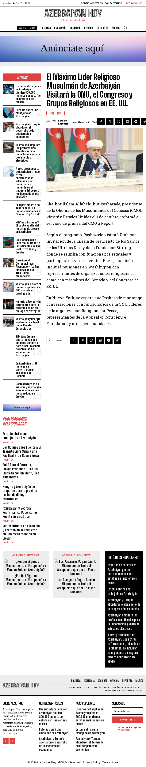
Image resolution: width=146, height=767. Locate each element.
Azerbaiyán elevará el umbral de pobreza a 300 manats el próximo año (28, 288)
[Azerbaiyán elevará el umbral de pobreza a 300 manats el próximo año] (8, 287)
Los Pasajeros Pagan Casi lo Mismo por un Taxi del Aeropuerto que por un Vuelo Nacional (76, 586)
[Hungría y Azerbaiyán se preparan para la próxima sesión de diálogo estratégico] (8, 304)
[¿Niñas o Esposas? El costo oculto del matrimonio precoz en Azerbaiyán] (8, 225)
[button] (125, 27)
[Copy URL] (117, 340)
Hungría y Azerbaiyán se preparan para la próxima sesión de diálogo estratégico (28, 306)
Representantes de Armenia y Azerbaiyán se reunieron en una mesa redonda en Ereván (28, 390)
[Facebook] (101, 121)
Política (8, 442)
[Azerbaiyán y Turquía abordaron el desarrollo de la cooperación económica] (8, 127)
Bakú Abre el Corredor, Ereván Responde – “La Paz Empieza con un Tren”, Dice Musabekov (27, 268)
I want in (126, 720)
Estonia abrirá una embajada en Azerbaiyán (27, 113)
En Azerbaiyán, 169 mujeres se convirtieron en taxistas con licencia (26, 370)
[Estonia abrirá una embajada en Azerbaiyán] (8, 112)
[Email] (127, 121)
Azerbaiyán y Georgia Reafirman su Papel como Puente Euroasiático (28, 323)
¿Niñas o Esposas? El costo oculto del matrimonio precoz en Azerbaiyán (27, 227)
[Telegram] (136, 121)
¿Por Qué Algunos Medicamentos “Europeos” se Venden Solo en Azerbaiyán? (26, 580)
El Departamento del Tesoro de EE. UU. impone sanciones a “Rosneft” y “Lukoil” (28, 209)
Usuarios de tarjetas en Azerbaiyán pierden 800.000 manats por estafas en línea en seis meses (28, 94)
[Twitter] (109, 121)
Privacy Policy (123, 729)
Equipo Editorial (63, 122)
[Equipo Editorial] (46, 122)
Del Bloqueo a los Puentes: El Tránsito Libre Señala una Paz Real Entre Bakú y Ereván (28, 246)
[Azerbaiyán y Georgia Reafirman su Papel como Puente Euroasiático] (8, 321)
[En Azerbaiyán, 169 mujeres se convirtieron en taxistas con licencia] (8, 366)
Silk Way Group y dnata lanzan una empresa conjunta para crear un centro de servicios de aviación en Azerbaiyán (28, 346)
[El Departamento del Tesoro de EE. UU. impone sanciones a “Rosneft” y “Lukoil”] (8, 207)
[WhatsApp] (118, 121)
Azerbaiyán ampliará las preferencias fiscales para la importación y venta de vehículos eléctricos (28, 152)
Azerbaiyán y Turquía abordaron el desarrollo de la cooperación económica (28, 130)
